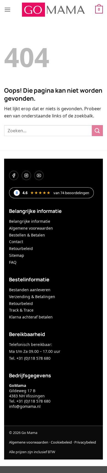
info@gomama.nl (25, 406)
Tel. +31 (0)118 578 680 (29, 358)
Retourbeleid (21, 248)
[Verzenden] (97, 130)
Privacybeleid (85, 442)
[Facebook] (13, 175)
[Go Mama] (53, 10)
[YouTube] (39, 175)
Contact (16, 241)
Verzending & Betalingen (32, 296)
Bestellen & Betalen (27, 235)
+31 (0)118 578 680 (33, 401)
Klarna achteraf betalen (31, 317)
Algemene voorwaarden (31, 228)
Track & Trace (21, 310)
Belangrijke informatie (29, 221)
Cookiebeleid (61, 442)
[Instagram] (26, 175)
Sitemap (16, 255)
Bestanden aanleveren (29, 289)
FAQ (12, 262)
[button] (7, 9)
